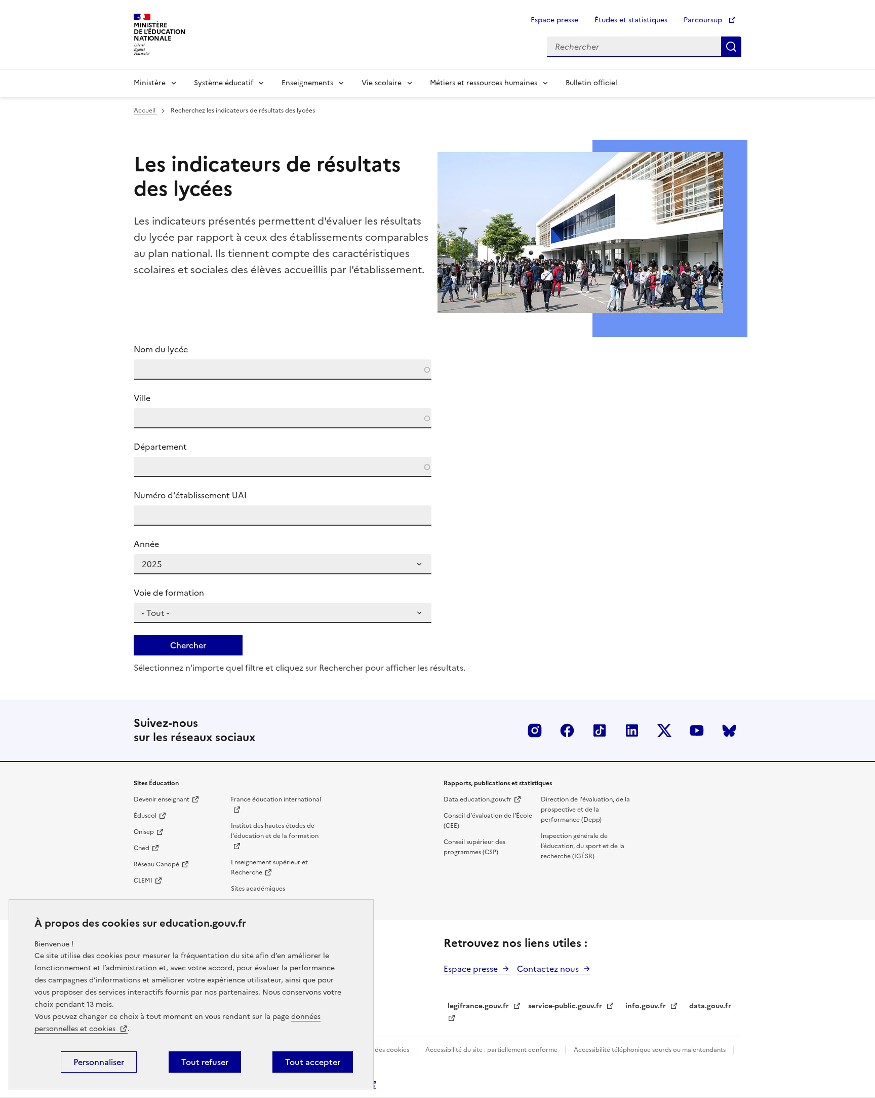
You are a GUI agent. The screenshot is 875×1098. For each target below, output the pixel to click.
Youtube (697, 730)
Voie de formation (169, 593)
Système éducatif (223, 83)
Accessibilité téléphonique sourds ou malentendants (650, 1049)
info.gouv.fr (645, 1006)
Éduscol (145, 815)
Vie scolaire (382, 83)
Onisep (144, 831)
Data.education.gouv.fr (477, 799)
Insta (535, 730)
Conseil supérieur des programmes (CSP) (474, 847)
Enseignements (307, 83)
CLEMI (143, 880)
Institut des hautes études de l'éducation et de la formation (275, 830)
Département (160, 447)
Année (146, 544)
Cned (141, 848)
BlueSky (729, 730)
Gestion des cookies (380, 1049)
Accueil (145, 110)
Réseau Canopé (156, 864)
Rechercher (731, 46)
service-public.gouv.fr (565, 1006)
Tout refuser (204, 1062)
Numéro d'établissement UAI (190, 495)
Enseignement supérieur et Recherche (269, 867)
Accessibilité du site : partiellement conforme (492, 1049)
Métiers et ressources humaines (483, 83)
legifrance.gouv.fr (478, 1006)
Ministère (150, 83)
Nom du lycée (161, 349)
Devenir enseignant (161, 799)
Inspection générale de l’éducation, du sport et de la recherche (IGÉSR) (582, 846)
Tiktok (599, 730)
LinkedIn (632, 730)
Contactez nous (548, 969)
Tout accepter (312, 1062)
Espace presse (554, 20)
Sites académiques (258, 888)
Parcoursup (704, 20)
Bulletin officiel (591, 83)
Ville (142, 398)
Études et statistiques (630, 20)
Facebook (567, 730)
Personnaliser (98, 1062)
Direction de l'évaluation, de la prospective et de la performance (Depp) (585, 809)
